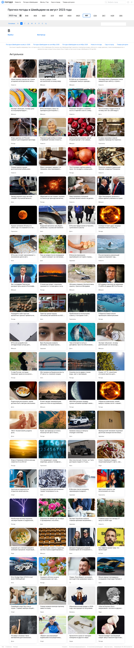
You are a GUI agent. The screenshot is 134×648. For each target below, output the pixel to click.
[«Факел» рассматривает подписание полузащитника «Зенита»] (52, 629)
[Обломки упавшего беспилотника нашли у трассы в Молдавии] (81, 278)
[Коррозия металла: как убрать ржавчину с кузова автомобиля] (52, 219)
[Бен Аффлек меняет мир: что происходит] (110, 541)
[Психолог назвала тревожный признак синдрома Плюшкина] (110, 161)
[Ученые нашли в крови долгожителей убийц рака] (23, 161)
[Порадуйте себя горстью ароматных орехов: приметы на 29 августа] (23, 307)
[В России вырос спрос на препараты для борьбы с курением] (52, 102)
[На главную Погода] (8, 2)
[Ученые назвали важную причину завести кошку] (52, 600)
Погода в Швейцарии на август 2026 (18, 44)
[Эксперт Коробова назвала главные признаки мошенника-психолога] (81, 512)
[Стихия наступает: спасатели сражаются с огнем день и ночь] (52, 278)
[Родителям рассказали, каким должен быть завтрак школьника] (23, 395)
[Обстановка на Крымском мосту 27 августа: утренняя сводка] (52, 366)
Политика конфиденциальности (77, 646)
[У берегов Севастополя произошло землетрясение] (110, 307)
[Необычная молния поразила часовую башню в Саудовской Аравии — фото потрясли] (23, 512)
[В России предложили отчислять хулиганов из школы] (81, 219)
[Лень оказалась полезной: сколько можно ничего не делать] (81, 190)
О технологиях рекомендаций (95, 646)
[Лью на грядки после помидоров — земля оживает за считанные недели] (52, 249)
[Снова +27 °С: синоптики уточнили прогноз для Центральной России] (110, 366)
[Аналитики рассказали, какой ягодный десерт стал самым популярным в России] (81, 131)
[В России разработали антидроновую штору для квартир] (23, 336)
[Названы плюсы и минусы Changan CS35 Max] (81, 424)
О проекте (64, 646)
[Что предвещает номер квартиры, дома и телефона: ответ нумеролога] (52, 453)
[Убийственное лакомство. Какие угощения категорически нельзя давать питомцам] (23, 73)
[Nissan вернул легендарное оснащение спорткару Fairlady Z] (110, 571)
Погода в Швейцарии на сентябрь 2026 (46, 44)
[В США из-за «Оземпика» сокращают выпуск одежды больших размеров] (81, 73)
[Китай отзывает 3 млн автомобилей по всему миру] (52, 73)
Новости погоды (96, 44)
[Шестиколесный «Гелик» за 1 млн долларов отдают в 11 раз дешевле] (81, 453)
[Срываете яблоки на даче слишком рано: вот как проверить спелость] (52, 571)
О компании (9, 646)
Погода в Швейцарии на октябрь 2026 (75, 44)
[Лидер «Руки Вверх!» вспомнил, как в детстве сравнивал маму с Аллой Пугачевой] (81, 571)
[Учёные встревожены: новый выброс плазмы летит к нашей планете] (110, 395)
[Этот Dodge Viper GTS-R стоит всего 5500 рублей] (23, 571)
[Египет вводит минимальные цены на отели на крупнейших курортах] (52, 395)
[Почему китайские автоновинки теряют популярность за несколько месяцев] (52, 483)
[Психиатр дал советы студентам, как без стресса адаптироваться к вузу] (52, 541)
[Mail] (2, 2)
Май (61, 16)
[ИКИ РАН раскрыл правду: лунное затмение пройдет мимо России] (81, 395)
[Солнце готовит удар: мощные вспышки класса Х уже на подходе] (110, 219)
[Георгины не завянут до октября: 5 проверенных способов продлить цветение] (52, 512)
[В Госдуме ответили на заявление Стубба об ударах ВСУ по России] (110, 278)
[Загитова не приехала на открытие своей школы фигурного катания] (23, 483)
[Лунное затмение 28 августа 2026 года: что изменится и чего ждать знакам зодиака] (23, 219)
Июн (69, 16)
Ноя (112, 16)
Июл (78, 16)
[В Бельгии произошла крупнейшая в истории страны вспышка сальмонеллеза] (81, 249)
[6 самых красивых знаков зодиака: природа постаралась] (110, 131)
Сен (95, 16)
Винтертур (41, 35)
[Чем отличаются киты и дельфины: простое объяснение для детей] (81, 336)
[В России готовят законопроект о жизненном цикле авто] (23, 249)
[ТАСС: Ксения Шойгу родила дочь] (23, 424)
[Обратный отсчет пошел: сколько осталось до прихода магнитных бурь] (52, 190)
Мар (43, 16)
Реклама (15, 646)
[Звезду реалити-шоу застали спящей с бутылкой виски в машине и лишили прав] (23, 190)
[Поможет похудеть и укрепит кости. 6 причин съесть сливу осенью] (81, 102)
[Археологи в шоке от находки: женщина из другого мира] (81, 629)
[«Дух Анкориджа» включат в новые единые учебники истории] (110, 190)
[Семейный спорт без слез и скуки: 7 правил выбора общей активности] (23, 600)
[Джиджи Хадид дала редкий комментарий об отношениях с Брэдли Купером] (81, 541)
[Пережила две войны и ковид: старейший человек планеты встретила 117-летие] (52, 131)
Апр (52, 16)
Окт (103, 16)
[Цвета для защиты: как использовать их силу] (110, 483)
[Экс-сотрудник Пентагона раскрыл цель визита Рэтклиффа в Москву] (23, 278)
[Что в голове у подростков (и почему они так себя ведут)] (110, 102)
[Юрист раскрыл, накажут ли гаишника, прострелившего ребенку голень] (52, 161)
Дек (120, 16)
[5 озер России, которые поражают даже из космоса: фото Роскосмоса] (23, 366)
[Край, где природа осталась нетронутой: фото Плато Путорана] (52, 424)
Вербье (10, 35)
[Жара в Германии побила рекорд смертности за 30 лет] (23, 453)
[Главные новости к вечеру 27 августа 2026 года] (110, 512)
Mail (3, 646)
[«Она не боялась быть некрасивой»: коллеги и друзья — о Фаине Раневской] (110, 600)
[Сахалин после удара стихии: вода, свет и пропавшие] (81, 366)
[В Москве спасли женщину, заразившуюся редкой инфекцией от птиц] (81, 483)
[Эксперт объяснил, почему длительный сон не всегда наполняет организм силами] (110, 336)
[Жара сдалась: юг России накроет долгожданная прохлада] (23, 131)
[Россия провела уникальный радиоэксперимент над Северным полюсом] (110, 249)
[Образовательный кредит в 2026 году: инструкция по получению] (81, 600)
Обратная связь (108, 646)
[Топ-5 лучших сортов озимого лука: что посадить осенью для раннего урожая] (81, 161)
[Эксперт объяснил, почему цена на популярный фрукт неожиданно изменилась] (23, 102)
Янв (26, 16)
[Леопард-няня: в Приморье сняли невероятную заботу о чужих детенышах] (110, 73)
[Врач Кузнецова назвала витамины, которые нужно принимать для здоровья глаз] (52, 336)
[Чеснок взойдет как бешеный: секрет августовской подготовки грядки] (110, 629)
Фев (35, 16)
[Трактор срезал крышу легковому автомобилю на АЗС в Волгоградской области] (52, 307)
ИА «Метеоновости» (127, 646)
